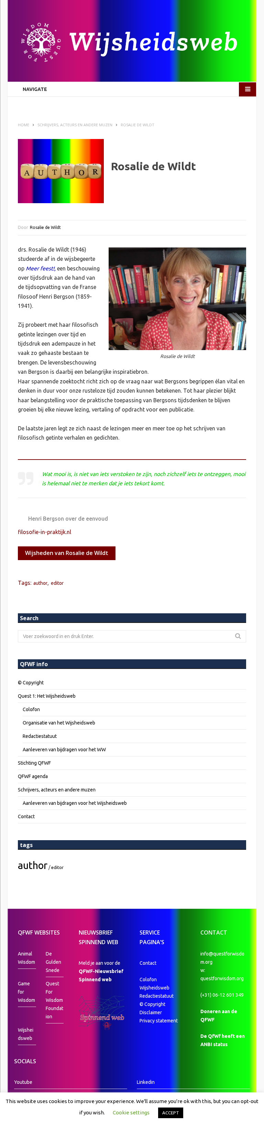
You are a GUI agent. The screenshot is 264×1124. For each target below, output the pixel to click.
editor (57, 583)
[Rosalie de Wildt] (61, 171)
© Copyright (31, 682)
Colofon (31, 709)
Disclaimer (151, 1012)
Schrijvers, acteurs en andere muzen (57, 789)
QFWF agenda (33, 776)
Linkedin (146, 1082)
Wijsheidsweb (25, 1034)
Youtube (23, 1082)
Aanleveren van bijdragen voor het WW (64, 749)
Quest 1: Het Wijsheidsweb (47, 696)
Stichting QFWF (34, 763)
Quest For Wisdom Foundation (54, 1000)
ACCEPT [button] (170, 1112)
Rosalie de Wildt (45, 227)
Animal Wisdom (26, 958)
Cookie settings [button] (131, 1112)
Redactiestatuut (40, 736)
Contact (26, 816)
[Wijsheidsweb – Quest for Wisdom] (132, 43)
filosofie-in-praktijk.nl (44, 532)
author (40, 583)
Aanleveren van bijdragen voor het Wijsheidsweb (75, 803)
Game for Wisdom (26, 992)
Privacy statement (159, 1020)
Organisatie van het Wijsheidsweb (59, 723)
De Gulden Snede (53, 962)
